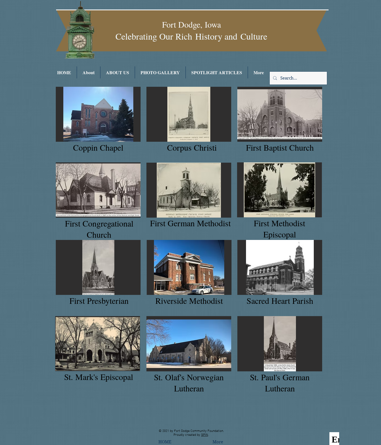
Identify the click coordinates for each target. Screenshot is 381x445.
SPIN (204, 435)
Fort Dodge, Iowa (191, 24)
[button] (98, 114)
